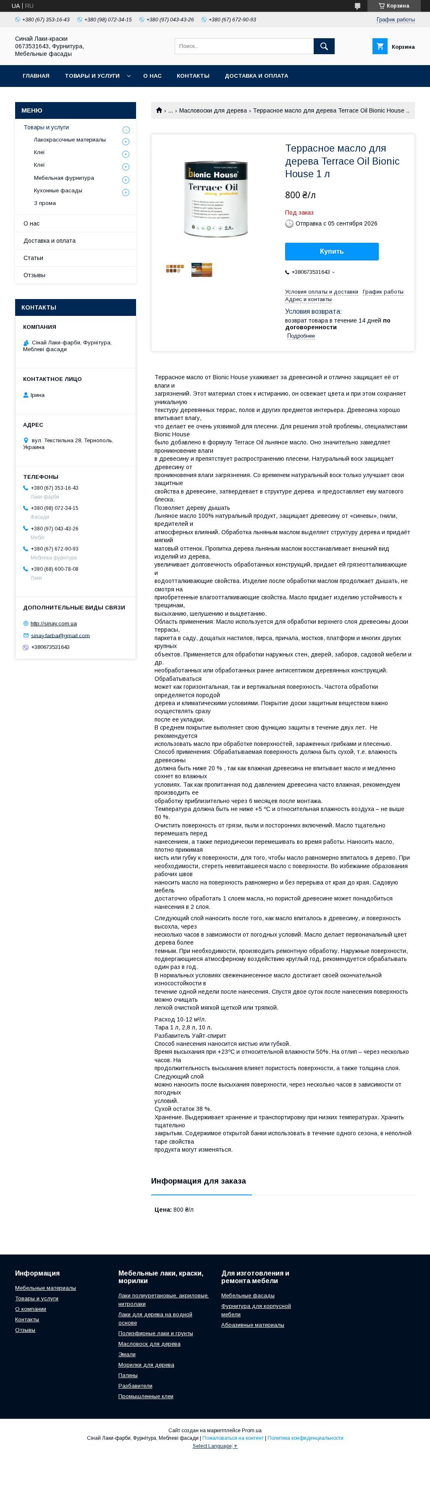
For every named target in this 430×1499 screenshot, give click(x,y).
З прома (45, 203)
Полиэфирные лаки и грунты (155, 1333)
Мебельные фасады (248, 1295)
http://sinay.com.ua (54, 623)
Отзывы (34, 275)
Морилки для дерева (146, 1365)
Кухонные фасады (58, 190)
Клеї (39, 152)
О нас (152, 76)
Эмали (127, 1354)
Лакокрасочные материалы (70, 140)
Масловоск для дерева (149, 1344)
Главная (36, 76)
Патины (128, 1375)
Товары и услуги (92, 76)
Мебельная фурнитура (64, 178)
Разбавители (135, 1386)
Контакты (193, 76)
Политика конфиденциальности (305, 1438)
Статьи (33, 258)
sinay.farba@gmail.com (60, 635)
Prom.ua (252, 1430)
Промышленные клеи (145, 1396)
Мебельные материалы (45, 1288)
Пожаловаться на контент (233, 1438)
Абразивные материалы (252, 1325)
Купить (332, 251)
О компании (30, 1309)
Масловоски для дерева (213, 110)
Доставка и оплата (256, 76)
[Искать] (324, 46)
